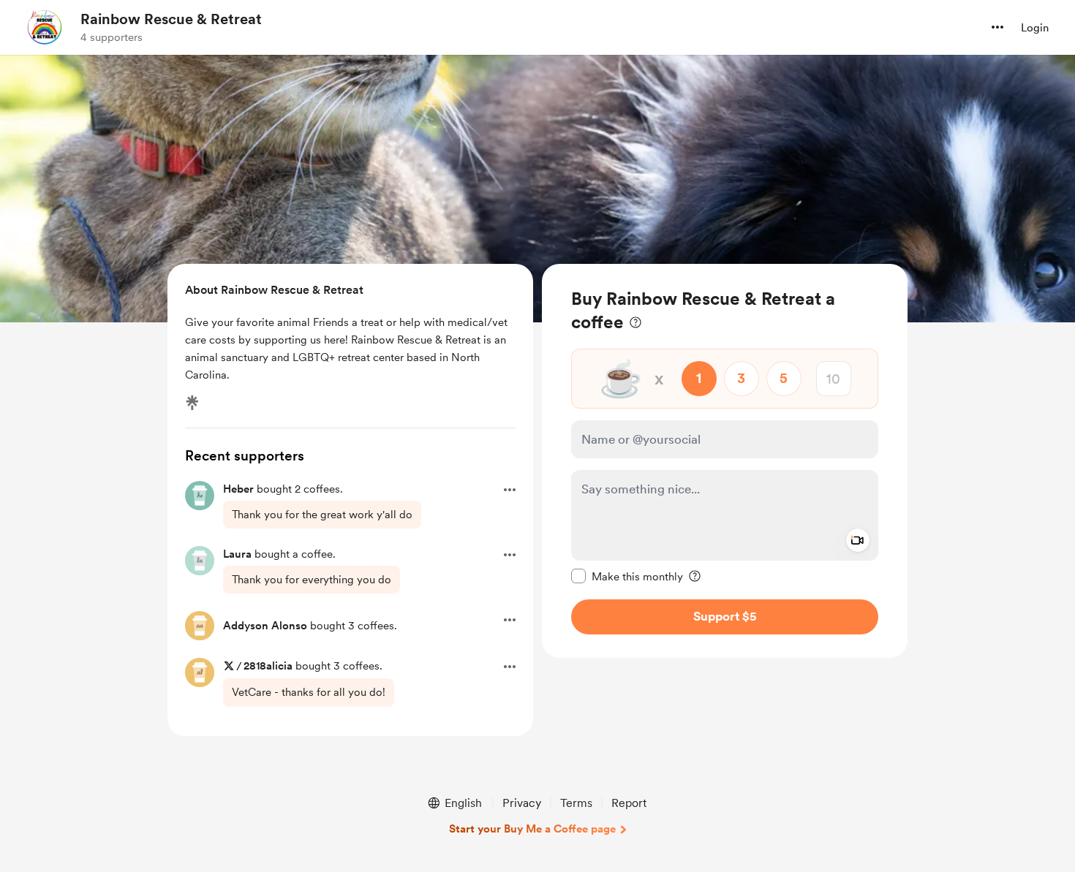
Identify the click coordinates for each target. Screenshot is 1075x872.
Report (628, 803)
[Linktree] (192, 402)
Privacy (521, 803)
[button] (997, 27)
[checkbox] (627, 575)
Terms (576, 803)
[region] (725, 461)
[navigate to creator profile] (44, 27)
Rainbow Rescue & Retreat (171, 19)
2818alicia (268, 665)
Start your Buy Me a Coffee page (532, 828)
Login (1035, 27)
